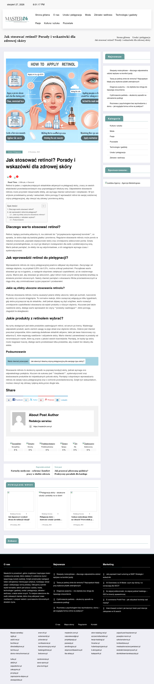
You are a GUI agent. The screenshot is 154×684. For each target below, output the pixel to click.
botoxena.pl (43, 653)
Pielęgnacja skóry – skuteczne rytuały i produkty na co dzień (51, 518)
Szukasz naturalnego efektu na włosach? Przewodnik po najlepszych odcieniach (82, 518)
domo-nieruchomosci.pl (19, 653)
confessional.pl (44, 643)
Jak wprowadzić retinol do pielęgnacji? (23, 212)
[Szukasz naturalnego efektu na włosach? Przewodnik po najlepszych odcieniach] (83, 501)
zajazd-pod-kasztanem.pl (127, 632)
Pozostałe (68, 23)
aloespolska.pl (16, 679)
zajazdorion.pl (16, 666)
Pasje (38, 23)
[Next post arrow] (97, 471)
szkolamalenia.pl (123, 639)
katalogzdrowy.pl (45, 650)
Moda (88, 14)
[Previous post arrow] (7, 471)
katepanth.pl (96, 653)
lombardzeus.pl (123, 643)
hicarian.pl (95, 643)
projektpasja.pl (70, 639)
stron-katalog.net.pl (99, 632)
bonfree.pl (14, 643)
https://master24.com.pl (42, 426)
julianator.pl (42, 639)
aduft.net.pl (14, 639)
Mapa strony (69, 624)
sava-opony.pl (42, 662)
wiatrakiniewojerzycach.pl (127, 650)
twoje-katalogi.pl (97, 639)
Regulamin (82, 624)
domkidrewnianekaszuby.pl (127, 653)
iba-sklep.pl (69, 653)
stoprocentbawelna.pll (73, 650)
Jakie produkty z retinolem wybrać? (22, 217)
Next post (58, 467)
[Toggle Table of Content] (42, 206)
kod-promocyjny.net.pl (47, 646)
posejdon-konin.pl (124, 636)
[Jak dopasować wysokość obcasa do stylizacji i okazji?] (20, 501)
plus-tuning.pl (42, 666)
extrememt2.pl (43, 636)
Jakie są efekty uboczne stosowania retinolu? (29, 214)
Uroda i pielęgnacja (72, 14)
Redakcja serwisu (40, 421)
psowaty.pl (69, 643)
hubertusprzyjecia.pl (99, 646)
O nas (56, 14)
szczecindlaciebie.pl (99, 636)
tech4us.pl (14, 650)
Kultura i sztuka (52, 23)
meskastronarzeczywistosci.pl (128, 646)
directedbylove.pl (17, 646)
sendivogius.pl (70, 646)
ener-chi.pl (42, 632)
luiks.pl (13, 659)
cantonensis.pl (43, 659)
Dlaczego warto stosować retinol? (21, 209)
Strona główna (42, 14)
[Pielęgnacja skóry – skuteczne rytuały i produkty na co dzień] (52, 493)
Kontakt (94, 624)
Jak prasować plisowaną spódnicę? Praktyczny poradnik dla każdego (71, 472)
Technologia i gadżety (126, 14)
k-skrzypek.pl (96, 650)
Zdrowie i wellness (103, 14)
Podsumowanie (18, 220)
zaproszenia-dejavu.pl (19, 676)
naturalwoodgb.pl (72, 636)
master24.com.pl (71, 632)
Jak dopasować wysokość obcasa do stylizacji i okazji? (19, 518)
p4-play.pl (14, 673)
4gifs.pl (13, 636)
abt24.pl (13, 662)
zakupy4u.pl (15, 669)
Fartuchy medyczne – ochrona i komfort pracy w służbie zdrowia (30, 472)
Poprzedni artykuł (43, 467)
